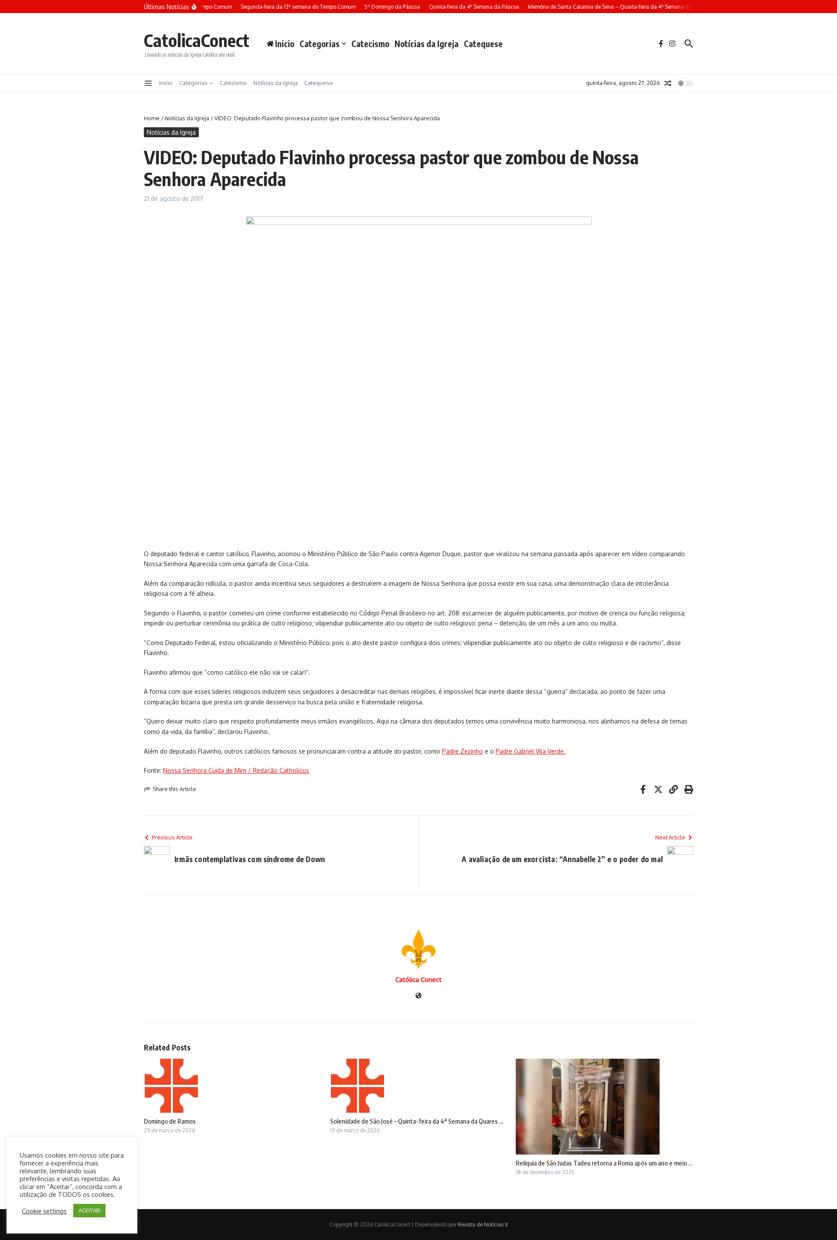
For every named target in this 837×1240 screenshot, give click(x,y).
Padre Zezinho (462, 751)
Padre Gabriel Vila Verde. (530, 751)
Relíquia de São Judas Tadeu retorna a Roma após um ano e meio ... (604, 1163)
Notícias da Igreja (427, 43)
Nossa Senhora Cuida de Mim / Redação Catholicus (236, 770)
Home (152, 118)
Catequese (483, 43)
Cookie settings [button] (44, 1211)
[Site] (418, 996)
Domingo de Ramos (170, 1121)
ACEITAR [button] (89, 1210)
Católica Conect (418, 979)
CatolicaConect (196, 40)
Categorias (319, 43)
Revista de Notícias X (483, 1224)
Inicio (166, 82)
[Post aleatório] (667, 83)
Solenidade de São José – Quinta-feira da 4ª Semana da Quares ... (416, 1121)
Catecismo (370, 43)
